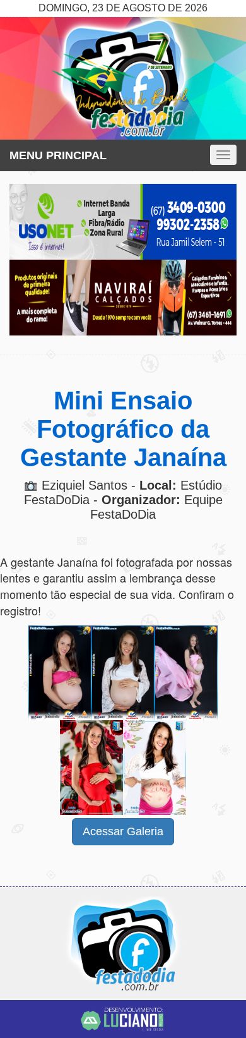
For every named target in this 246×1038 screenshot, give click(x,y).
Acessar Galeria (123, 831)
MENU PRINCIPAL (58, 155)
